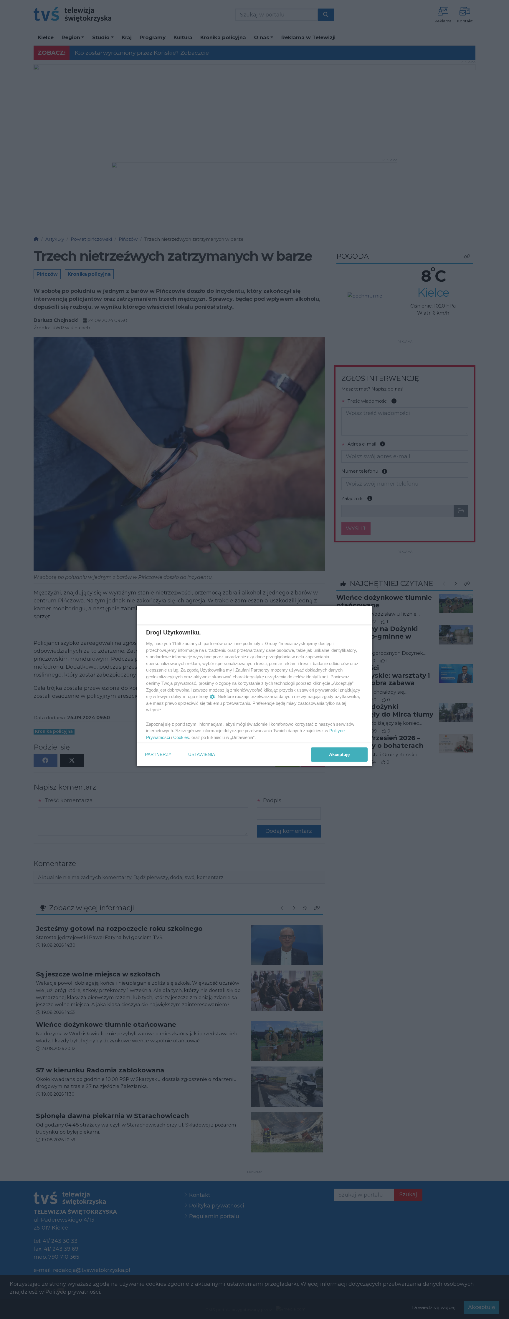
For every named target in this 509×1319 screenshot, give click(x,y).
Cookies (181, 737)
